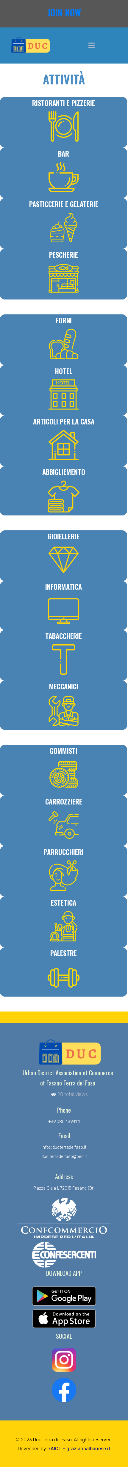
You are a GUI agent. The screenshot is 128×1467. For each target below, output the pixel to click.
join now (64, 12)
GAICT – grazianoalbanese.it (78, 1448)
